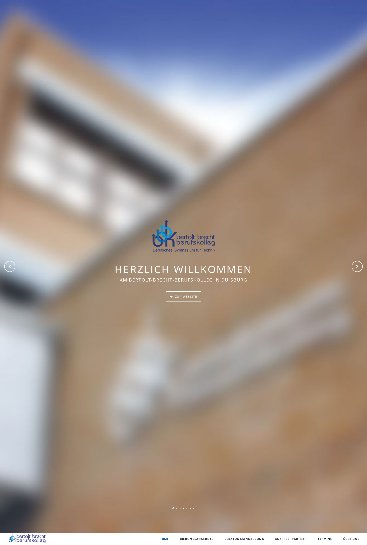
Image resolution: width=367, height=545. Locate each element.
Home (164, 539)
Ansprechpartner (291, 539)
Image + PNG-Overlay (173, 508)
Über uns (351, 539)
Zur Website (185, 296)
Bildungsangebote (196, 539)
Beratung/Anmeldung (244, 539)
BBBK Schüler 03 (176, 508)
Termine (325, 539)
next (357, 266)
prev (9, 266)
